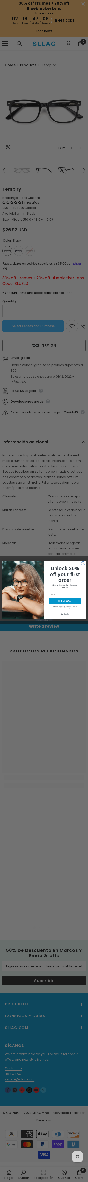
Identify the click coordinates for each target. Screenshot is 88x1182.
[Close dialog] (83, 563)
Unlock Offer (64, 601)
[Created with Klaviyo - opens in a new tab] (44, 620)
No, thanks (65, 614)
